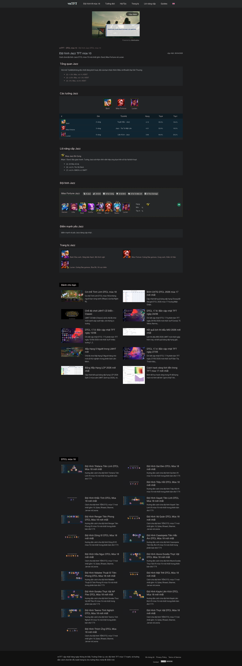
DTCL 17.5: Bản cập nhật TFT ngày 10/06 (100, 331)
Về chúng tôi (149, 657)
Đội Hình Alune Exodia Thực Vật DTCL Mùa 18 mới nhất (163, 555)
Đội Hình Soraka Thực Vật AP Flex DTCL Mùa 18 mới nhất (100, 593)
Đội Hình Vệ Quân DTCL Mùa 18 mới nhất (163, 518)
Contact (156, 662)
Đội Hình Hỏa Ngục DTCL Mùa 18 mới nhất (102, 555)
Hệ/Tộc (123, 3)
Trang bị (135, 3)
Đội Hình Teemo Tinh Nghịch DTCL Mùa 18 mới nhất (99, 612)
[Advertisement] (121, 423)
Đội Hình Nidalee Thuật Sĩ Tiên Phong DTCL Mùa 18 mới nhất (100, 574)
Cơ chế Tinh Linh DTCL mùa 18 (101, 291)
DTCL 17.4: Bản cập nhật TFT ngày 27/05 (162, 350)
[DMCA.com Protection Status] (167, 662)
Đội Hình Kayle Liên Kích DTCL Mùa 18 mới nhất (162, 593)
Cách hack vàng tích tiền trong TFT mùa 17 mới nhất (162, 369)
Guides (164, 3)
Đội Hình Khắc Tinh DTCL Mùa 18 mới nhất (100, 499)
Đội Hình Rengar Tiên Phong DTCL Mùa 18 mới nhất (99, 518)
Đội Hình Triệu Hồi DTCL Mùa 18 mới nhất (163, 483)
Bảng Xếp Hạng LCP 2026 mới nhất (100, 369)
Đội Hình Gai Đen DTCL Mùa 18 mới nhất (163, 467)
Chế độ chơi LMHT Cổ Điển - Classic (99, 312)
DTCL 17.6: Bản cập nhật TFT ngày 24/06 (162, 312)
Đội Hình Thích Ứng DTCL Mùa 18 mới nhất (100, 630)
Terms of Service (175, 657)
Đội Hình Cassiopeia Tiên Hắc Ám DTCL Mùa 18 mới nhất (162, 537)
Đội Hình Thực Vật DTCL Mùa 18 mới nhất (163, 612)
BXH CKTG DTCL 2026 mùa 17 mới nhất (162, 293)
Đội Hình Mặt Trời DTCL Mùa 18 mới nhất (163, 574)
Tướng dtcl (110, 3)
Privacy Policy (161, 657)
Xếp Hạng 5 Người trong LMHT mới (100, 350)
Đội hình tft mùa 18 (91, 3)
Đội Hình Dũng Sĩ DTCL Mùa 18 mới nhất (101, 537)
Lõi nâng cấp (150, 3)
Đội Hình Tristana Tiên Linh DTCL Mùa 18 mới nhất (102, 467)
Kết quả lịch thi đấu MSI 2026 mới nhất (163, 331)
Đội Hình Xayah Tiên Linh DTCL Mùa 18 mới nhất (163, 499)
